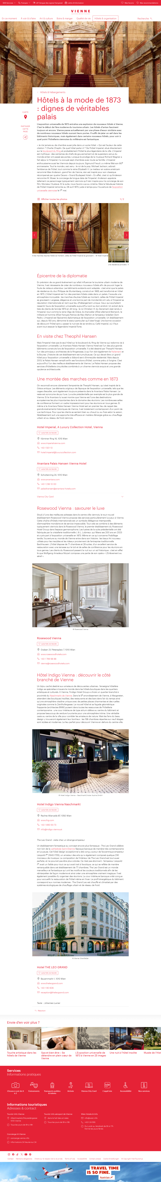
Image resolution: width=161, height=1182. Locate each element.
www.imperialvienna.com (53, 443)
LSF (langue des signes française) (49, 3)
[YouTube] (26, 1154)
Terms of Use (70, 1159)
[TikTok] (17, 1154)
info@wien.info (91, 1118)
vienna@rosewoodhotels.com (55, 663)
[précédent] (34, 235)
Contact (11, 1159)
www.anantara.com (50, 479)
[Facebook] (13, 1154)
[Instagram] (9, 1154)
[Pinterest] (30, 1154)
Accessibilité (82, 1159)
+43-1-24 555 (90, 1122)
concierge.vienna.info (20, 1138)
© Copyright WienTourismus (132, 1159)
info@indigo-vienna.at (51, 829)
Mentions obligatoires (24, 1159)
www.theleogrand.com (52, 983)
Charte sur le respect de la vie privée (48, 1159)
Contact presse (95, 1159)
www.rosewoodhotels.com (53, 654)
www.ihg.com (47, 820)
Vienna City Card (45, 496)
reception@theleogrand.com (55, 992)
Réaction (41, 1010)
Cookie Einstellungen (111, 1159)
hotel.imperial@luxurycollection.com (58, 452)
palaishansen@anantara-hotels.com (58, 488)
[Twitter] (21, 1154)
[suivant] (126, 235)
